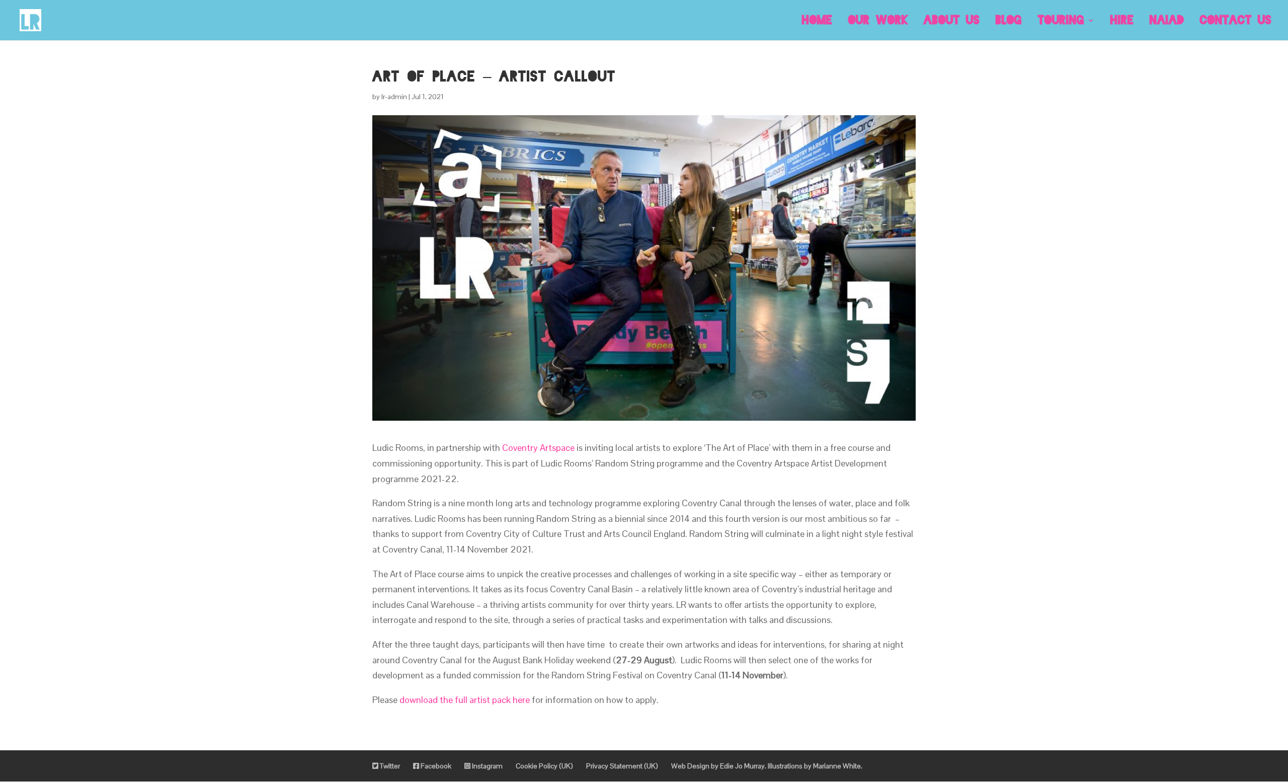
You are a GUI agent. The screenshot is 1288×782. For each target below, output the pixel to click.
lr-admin (394, 96)
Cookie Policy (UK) (544, 765)
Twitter (389, 765)
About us (952, 21)
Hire (1122, 21)
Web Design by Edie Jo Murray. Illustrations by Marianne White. (766, 765)
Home (817, 21)
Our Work (878, 21)
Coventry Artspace (538, 447)
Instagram (486, 765)
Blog (1009, 21)
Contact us (1236, 21)
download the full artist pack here (464, 700)
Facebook (435, 765)
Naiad (1167, 21)
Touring (1061, 21)
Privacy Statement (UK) (622, 765)
